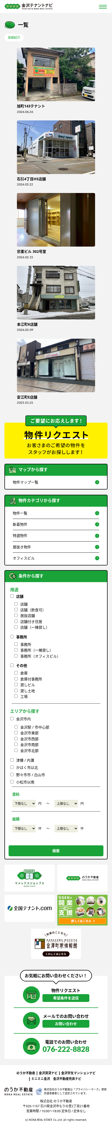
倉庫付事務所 (31, 679)
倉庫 (24, 673)
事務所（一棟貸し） (36, 650)
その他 (21, 665)
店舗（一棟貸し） (34, 627)
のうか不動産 (25, 1073)
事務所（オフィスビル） (40, 656)
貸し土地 (27, 690)
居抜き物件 (22, 546)
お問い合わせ (66, 1023)
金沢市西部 (29, 738)
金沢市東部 (29, 732)
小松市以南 (25, 782)
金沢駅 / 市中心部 (34, 727)
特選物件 (20, 535)
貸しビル (27, 684)
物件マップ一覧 (25, 482)
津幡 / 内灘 (25, 760)
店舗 (19, 596)
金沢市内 (23, 718)
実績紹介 (14, 37)
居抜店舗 (27, 615)
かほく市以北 (27, 767)
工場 (24, 696)
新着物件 (20, 524)
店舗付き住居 (31, 621)
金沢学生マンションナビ (78, 1073)
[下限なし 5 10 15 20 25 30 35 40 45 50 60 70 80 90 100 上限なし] (24, 828)
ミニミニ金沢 (40, 1079)
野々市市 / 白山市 (30, 774)
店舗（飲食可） (33, 609)
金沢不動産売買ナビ (67, 1079)
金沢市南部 (29, 744)
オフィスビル (24, 558)
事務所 (21, 636)
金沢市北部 (29, 750)
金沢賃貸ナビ (48, 1073)
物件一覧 (20, 513)
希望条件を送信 (66, 997)
